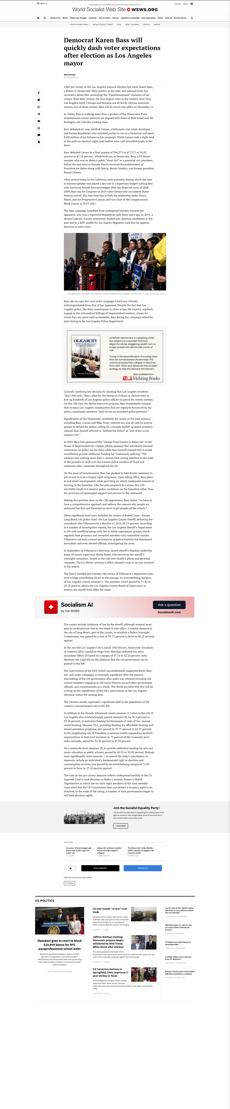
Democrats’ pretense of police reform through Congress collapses (109, 850)
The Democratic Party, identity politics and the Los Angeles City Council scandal (141, 850)
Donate (157, 24)
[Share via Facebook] (38, 92)
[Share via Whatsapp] (38, 106)
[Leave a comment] (38, 135)
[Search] (192, 19)
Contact (177, 4)
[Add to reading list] (38, 142)
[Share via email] (38, 121)
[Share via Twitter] (38, 99)
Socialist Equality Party (103, 24)
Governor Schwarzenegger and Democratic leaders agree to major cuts (78, 850)
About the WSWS (132, 24)
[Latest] (45, 19)
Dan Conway (69, 74)
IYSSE (119, 24)
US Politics (69, 883)
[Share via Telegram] (38, 113)
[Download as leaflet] (38, 128)
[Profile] (192, 4)
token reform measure (110, 446)
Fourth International (79, 24)
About (185, 4)
